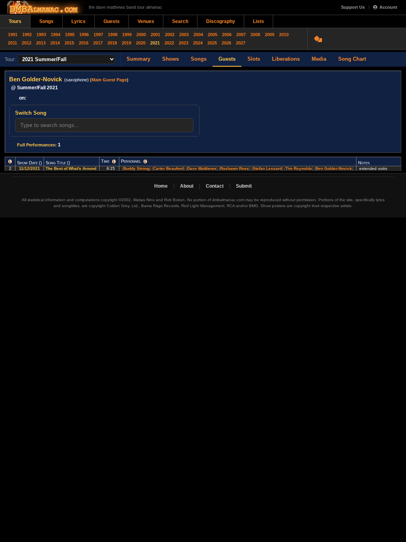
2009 (269, 34)
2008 (255, 34)
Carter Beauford (168, 168)
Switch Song (30, 113)
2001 (155, 34)
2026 (226, 42)
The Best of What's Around (72, 168)
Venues (146, 21)
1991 (12, 34)
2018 (112, 42)
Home (161, 186)
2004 (198, 34)
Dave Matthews (201, 168)
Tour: (10, 59)
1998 (112, 34)
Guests (111, 21)
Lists (258, 21)
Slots (253, 59)
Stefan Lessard (267, 168)
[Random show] (319, 39)
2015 (69, 42)
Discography (220, 21)
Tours (15, 21)
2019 (126, 42)
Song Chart (352, 59)
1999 (127, 34)
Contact (215, 186)
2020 (141, 42)
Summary (138, 59)
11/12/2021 (29, 168)
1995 (70, 34)
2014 (55, 42)
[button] (10, 161)
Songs (46, 21)
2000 (141, 34)
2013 (41, 42)
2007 (241, 34)
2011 (12, 42)
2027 (240, 42)
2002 (169, 34)
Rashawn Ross (234, 168)
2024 (198, 42)
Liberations (286, 59)
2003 (184, 34)
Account (388, 7)
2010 (284, 34)
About (186, 186)
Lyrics (78, 21)
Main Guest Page (109, 79)
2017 (98, 42)
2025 (212, 42)
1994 (55, 34)
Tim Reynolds (298, 168)
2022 (169, 42)
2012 (26, 42)
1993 (41, 34)
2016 (83, 42)
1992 (27, 34)
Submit (244, 186)
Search (180, 21)
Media (319, 59)
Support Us (353, 7)
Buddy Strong (136, 168)
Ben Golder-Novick (334, 168)
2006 (227, 34)
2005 (212, 34)
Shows (170, 59)
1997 (98, 34)
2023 (183, 42)
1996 (84, 34)
